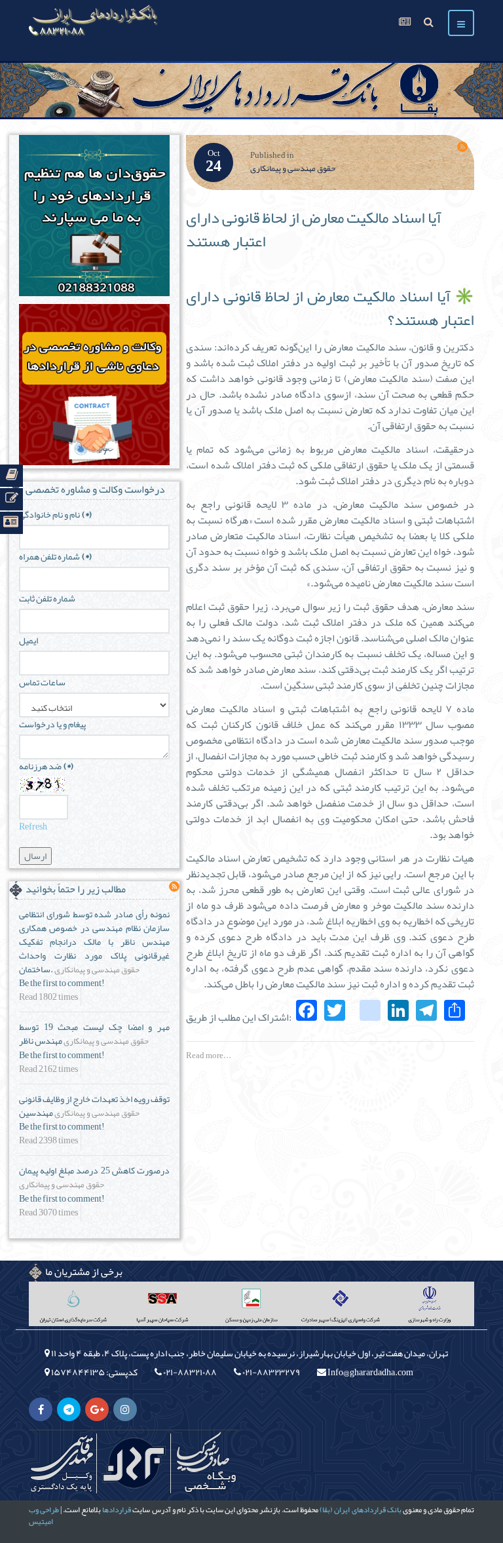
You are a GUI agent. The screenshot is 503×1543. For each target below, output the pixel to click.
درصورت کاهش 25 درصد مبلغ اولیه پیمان (94, 1170)
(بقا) (326, 1509)
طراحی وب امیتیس (44, 1515)
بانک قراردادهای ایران (367, 1509)
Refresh (33, 826)
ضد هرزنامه (46, 766)
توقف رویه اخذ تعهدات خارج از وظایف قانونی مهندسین (94, 1106)
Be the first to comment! (62, 983)
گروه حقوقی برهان (133, 1463)
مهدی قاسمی (61, 1463)
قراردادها (116, 1509)
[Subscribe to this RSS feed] (462, 147)
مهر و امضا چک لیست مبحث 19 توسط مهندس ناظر (94, 1034)
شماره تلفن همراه (55, 556)
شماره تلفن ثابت (47, 598)
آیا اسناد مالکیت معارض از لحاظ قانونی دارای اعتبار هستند (313, 229)
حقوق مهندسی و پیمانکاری (292, 168)
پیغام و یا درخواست (52, 724)
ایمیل (28, 640)
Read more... (208, 1055)
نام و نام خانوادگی (55, 515)
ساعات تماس (42, 682)
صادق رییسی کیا (205, 1463)
